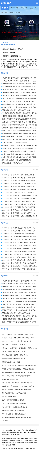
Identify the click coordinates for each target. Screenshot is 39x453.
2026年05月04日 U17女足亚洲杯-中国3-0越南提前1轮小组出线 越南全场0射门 (20, 236)
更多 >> (35, 170)
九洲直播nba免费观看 (20, 407)
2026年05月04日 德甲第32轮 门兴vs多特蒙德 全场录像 (19, 195)
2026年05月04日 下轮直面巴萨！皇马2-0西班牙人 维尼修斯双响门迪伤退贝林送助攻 (20, 254)
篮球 (14, 334)
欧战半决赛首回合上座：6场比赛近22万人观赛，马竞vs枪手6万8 (20, 104)
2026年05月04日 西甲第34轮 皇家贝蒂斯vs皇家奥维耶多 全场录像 (20, 183)
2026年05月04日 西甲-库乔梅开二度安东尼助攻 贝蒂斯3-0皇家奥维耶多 (20, 260)
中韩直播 (23, 351)
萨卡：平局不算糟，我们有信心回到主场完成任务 (18, 154)
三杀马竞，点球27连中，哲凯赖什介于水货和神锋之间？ (20, 122)
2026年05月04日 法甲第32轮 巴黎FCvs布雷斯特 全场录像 (20, 201)
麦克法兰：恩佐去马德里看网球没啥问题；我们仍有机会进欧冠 (20, 128)
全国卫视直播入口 (20, 414)
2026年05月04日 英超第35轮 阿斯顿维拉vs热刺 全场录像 (20, 192)
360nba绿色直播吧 (7, 414)
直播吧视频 (22, 348)
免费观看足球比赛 (19, 358)
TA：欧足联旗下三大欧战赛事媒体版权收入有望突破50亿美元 (20, 98)
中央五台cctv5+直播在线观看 (27, 365)
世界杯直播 (14, 8)
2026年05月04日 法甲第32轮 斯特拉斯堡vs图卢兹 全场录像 (20, 204)
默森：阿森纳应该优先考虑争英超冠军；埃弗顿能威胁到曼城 (20, 139)
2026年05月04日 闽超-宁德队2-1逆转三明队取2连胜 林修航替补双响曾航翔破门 (20, 231)
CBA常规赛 (18, 341)
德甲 (7, 341)
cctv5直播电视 (19, 410)
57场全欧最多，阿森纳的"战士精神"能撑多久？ (17, 163)
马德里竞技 (14, 344)
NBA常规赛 (26, 338)
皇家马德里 (17, 338)
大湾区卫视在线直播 (8, 417)
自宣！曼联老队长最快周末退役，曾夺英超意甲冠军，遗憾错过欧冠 (20, 157)
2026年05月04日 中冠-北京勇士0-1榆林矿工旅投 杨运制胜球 (20, 242)
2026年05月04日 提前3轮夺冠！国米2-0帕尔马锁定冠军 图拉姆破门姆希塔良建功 (20, 263)
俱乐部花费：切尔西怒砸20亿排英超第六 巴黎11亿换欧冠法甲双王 (20, 78)
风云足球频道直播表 (8, 393)
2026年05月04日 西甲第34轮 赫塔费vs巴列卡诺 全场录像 (20, 210)
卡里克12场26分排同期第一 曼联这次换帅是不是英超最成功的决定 (20, 81)
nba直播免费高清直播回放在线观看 (13, 400)
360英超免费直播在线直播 (10, 379)
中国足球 (22, 344)
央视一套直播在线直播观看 (10, 383)
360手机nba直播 (21, 393)
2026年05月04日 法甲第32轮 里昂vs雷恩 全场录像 (18, 175)
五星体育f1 (5, 421)
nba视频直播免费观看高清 (10, 386)
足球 (3, 334)
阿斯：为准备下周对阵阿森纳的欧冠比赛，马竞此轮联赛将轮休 (20, 119)
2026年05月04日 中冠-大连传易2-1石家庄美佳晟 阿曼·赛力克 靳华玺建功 (20, 245)
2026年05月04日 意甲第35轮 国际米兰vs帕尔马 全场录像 (20, 186)
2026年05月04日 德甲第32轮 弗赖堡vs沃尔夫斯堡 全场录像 (20, 181)
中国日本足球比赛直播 (9, 365)
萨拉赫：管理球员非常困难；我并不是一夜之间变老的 (19, 125)
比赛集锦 (9, 334)
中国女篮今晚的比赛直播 (10, 348)
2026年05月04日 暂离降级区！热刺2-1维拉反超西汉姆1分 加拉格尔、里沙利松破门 (20, 269)
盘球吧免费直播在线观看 (23, 389)
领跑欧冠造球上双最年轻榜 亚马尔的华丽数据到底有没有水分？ (20, 148)
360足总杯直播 (21, 403)
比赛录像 (21, 334)
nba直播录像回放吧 (8, 410)
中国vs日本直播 (7, 407)
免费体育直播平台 (26, 383)
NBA (26, 334)
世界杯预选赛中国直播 (23, 376)
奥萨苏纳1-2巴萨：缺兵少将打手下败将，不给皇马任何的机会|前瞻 (20, 89)
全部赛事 (5, 8)
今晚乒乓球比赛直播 (8, 403)
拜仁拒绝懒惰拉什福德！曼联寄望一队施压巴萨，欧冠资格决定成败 (20, 86)
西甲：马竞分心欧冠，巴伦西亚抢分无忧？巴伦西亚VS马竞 (20, 131)
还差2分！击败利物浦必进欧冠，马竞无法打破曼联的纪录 (20, 151)
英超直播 (33, 8)
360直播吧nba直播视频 (27, 386)
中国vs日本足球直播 (8, 376)
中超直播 (24, 8)
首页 (6, 12)
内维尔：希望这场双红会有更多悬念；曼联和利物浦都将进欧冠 (20, 133)
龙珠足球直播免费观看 (9, 396)
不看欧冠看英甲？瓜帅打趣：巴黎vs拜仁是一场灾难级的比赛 (20, 107)
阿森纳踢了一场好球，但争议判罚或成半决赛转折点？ (19, 145)
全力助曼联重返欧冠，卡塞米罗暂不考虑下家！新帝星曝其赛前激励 (20, 84)
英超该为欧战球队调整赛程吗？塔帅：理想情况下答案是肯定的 (20, 113)
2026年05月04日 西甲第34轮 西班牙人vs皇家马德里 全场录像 (20, 178)
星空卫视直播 (31, 372)
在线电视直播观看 (7, 389)
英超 (10, 338)
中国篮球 (4, 338)
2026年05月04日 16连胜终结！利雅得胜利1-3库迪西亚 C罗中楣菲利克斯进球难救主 (20, 266)
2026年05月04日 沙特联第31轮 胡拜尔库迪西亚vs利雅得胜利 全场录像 (20, 189)
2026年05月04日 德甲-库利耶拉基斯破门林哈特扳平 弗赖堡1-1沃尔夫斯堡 (20, 257)
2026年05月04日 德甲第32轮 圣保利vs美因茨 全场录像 (19, 216)
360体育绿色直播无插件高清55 (11, 362)
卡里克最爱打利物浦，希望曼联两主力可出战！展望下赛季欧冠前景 (20, 136)
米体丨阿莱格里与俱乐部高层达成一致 (14, 142)
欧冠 (31, 334)
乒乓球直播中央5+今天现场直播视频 (13, 372)
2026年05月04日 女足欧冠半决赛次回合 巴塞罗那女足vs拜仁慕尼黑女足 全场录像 (20, 207)
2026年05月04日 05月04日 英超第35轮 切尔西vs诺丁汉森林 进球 (20, 228)
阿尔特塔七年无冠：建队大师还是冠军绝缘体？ (17, 160)
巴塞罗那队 (5, 344)
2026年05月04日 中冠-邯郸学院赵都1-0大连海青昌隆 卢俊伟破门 (20, 239)
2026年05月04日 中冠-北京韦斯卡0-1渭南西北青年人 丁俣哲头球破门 (20, 234)
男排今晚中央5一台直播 (24, 417)
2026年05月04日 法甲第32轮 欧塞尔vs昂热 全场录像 (18, 198)
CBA (3, 341)
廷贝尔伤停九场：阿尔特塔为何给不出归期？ (17, 110)
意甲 (31, 341)
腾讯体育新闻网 (7, 358)
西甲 (12, 341)
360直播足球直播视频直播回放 (11, 369)
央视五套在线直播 (28, 369)
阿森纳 (26, 341)
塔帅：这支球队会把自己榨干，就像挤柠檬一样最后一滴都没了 (20, 101)
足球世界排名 (24, 355)
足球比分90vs (32, 348)
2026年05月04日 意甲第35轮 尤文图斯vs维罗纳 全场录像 (20, 213)
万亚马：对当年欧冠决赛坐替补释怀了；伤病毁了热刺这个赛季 (20, 95)
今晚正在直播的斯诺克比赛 (10, 351)
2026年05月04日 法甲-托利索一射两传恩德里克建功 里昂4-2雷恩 (20, 251)
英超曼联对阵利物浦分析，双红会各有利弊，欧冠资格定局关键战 (20, 92)
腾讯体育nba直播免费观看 (10, 355)
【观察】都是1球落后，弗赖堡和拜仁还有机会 (17, 116)
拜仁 (32, 338)
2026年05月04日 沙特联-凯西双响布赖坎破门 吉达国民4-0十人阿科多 (20, 248)
